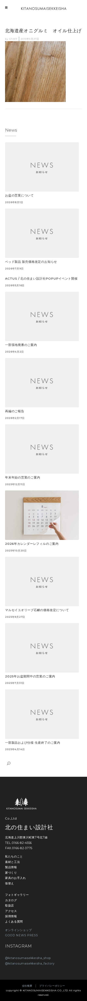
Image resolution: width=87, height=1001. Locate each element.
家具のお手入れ (15, 878)
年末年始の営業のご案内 (22, 477)
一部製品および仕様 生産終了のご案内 (32, 743)
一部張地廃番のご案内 (21, 345)
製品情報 (11, 867)
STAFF (13, 38)
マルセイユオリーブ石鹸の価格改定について (37, 610)
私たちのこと (14, 856)
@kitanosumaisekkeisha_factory (29, 963)
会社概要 (27, 985)
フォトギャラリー (17, 894)
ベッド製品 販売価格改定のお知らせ (31, 262)
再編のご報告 (14, 411)
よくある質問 (14, 921)
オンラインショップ (18, 930)
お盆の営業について (19, 195)
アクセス (11, 911)
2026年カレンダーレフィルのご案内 (32, 544)
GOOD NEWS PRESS (21, 935)
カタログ (11, 900)
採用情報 (11, 916)
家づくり (11, 872)
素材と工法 (12, 862)
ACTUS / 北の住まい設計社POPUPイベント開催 (41, 278)
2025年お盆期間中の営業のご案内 (30, 676)
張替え (9, 883)
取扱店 (9, 905)
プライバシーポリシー (52, 985)
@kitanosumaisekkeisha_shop (28, 958)
